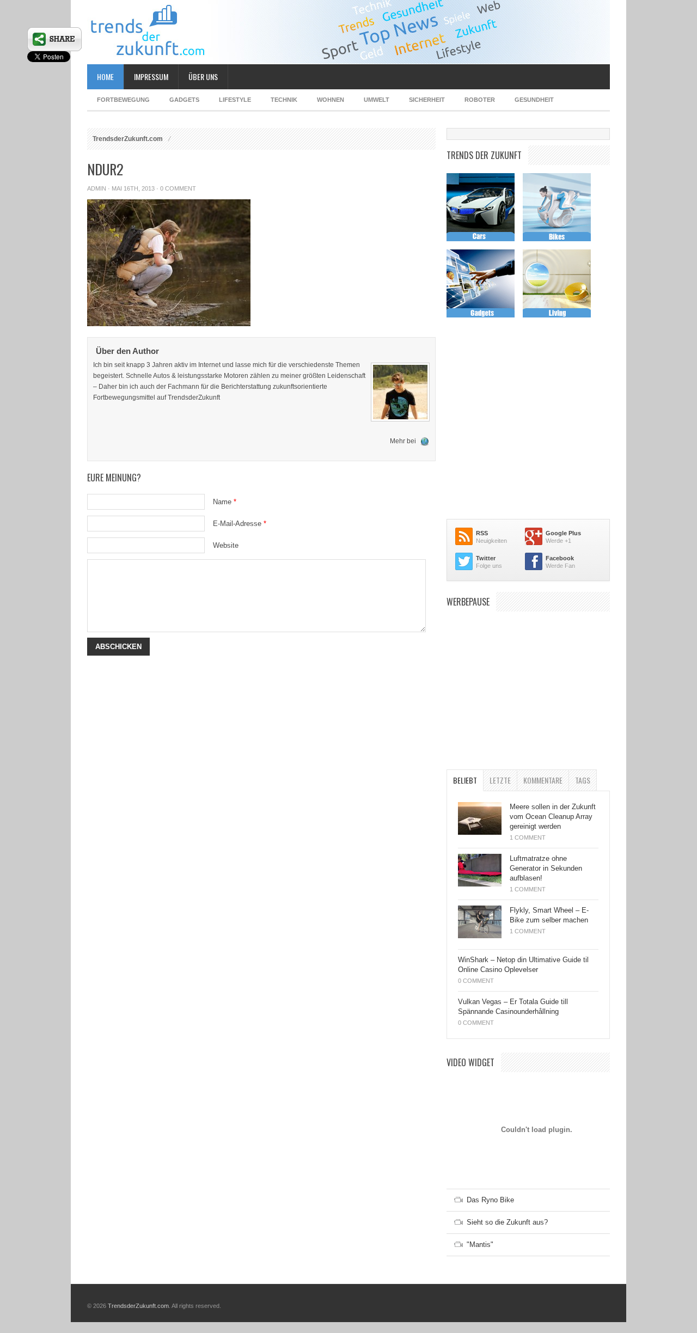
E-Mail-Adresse (239, 523)
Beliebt (465, 780)
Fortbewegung (123, 99)
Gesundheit (534, 99)
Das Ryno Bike (490, 1200)
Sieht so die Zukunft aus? (507, 1222)
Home (105, 76)
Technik (284, 99)
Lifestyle (235, 99)
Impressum (151, 76)
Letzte (500, 780)
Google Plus (563, 533)
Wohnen (330, 99)
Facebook (560, 558)
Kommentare (543, 780)
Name (224, 502)
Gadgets (184, 99)
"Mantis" (480, 1244)
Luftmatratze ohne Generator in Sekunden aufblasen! (546, 868)
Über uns (203, 76)
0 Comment (178, 188)
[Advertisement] (528, 685)
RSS (482, 533)
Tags (582, 780)
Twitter (486, 558)
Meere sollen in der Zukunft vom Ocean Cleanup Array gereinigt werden (553, 816)
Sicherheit (427, 99)
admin (96, 188)
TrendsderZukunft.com (128, 139)
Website (226, 545)
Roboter (479, 99)
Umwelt (376, 99)
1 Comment (528, 837)
